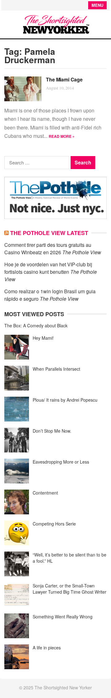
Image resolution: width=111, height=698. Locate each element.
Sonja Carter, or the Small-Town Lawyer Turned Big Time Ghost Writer (69, 588)
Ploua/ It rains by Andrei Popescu (65, 400)
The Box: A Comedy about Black (36, 325)
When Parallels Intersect (56, 369)
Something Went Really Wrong (62, 616)
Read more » (62, 136)
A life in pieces (47, 647)
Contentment (45, 493)
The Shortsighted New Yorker (63, 687)
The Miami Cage (64, 79)
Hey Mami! (43, 338)
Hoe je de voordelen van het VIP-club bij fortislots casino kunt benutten (48, 268)
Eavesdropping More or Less (61, 462)
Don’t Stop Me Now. (52, 431)
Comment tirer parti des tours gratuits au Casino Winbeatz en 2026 (47, 248)
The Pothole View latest (49, 233)
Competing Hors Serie (54, 524)
